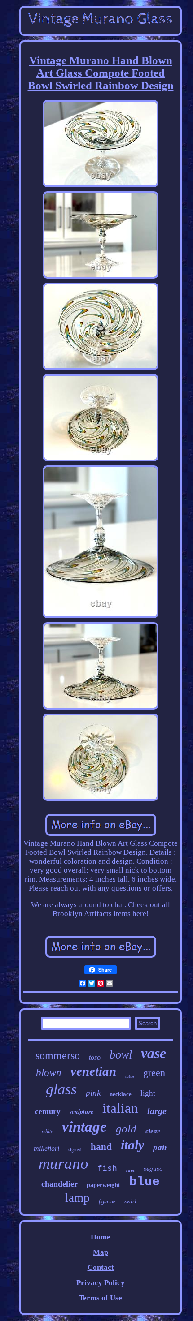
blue (144, 1182)
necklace (121, 1094)
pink (93, 1092)
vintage (84, 1127)
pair (160, 1147)
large (157, 1111)
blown (48, 1072)
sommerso (57, 1055)
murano (63, 1163)
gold (126, 1129)
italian (120, 1108)
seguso (153, 1168)
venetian (93, 1071)
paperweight (103, 1185)
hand (101, 1146)
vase (153, 1053)
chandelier (59, 1183)
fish (107, 1168)
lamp (77, 1198)
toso (95, 1057)
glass (61, 1089)
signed (75, 1149)
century (48, 1111)
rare (130, 1170)
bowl (121, 1054)
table (129, 1076)
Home (100, 1237)
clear (152, 1131)
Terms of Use (100, 1298)
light (147, 1093)
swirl (130, 1201)
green (154, 1072)
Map (100, 1252)
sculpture (81, 1111)
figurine (107, 1201)
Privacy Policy (100, 1282)
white (47, 1131)
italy (132, 1144)
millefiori (46, 1148)
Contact (101, 1267)
